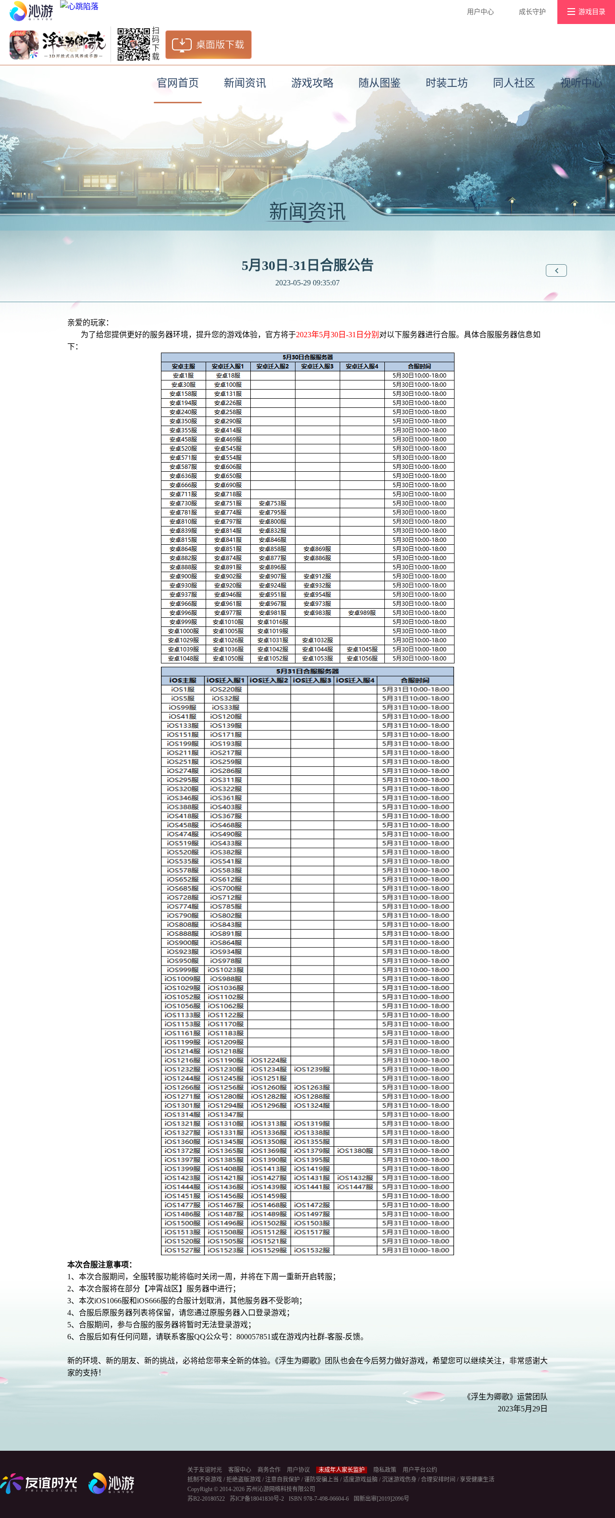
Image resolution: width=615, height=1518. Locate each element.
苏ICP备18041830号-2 (257, 1498)
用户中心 (480, 11)
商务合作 (269, 1470)
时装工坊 (447, 83)
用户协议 (298, 1470)
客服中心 (239, 1470)
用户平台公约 (420, 1470)
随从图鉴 (379, 83)
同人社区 (514, 83)
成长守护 (532, 11)
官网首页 (178, 83)
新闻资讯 (245, 83)
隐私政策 (384, 1470)
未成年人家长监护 (342, 1470)
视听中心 (581, 83)
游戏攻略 (312, 83)
